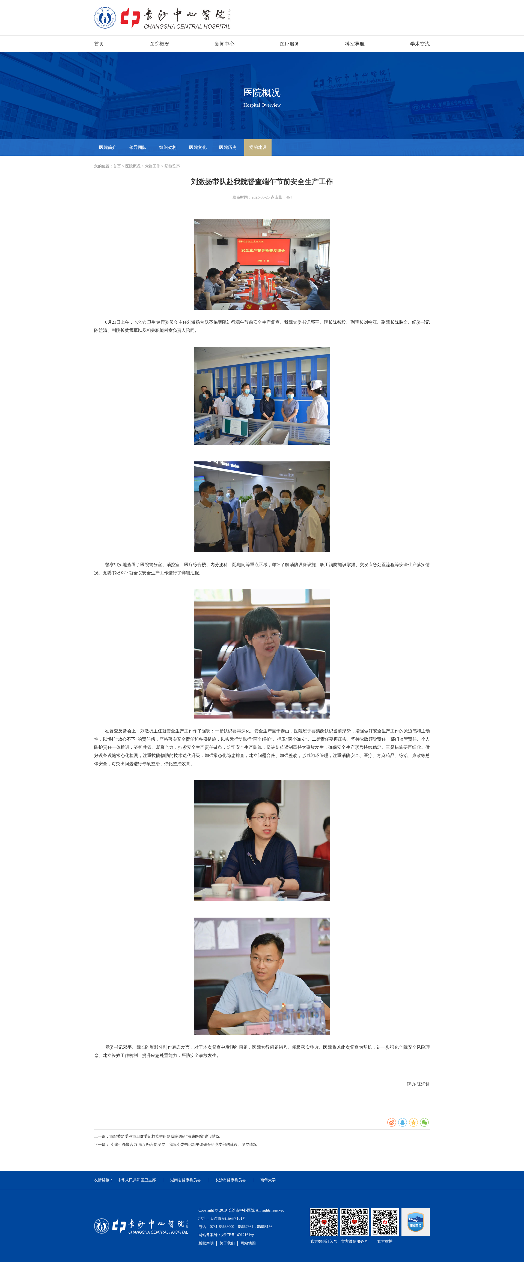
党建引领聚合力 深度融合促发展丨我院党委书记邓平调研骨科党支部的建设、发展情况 (184, 1145)
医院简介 (108, 147)
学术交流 (420, 44)
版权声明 (206, 1243)
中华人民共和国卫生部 (137, 1180)
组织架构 (168, 147)
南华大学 (268, 1180)
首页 (99, 44)
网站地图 (248, 1243)
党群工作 (152, 166)
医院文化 (198, 147)
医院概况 (159, 44)
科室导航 (355, 44)
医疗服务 (289, 44)
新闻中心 (224, 44)
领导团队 (138, 147)
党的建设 (258, 147)
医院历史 (228, 147)
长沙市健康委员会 (230, 1180)
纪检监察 (172, 166)
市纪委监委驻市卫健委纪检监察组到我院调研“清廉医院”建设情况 (164, 1136)
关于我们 (227, 1243)
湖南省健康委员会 (185, 1180)
